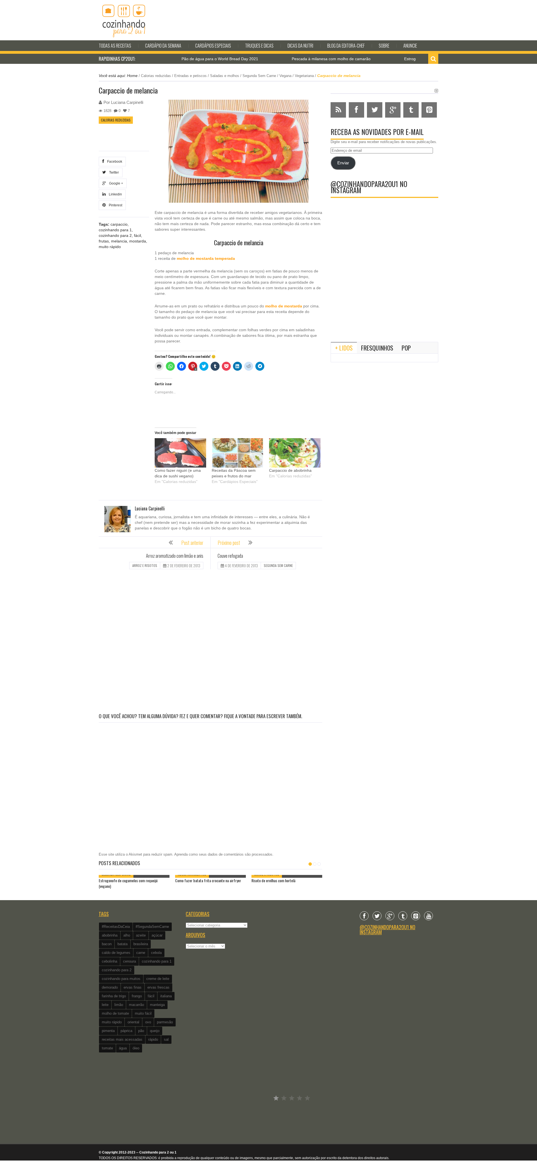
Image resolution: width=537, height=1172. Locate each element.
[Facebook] (364, 915)
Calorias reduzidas (156, 76)
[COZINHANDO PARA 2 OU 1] (124, 20)
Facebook (113, 162)
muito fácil (143, 1013)
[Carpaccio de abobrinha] (295, 453)
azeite (141, 935)
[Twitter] (377, 915)
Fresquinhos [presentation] (377, 347)
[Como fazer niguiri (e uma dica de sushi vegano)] (180, 453)
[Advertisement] (210, 642)
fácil (137, 235)
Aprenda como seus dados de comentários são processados (223, 854)
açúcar (157, 935)
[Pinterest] (415, 915)
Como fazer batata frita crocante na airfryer (208, 880)
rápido (153, 1039)
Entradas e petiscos (190, 76)
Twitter (113, 172)
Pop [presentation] (406, 347)
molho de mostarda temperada (206, 258)
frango (137, 996)
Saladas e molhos (224, 76)
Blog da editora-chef (346, 45)
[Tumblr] (402, 915)
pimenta (108, 1031)
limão (118, 1005)
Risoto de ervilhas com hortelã (273, 880)
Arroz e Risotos (144, 565)
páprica (126, 1031)
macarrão (136, 1005)
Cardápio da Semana (163, 45)
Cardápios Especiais (213, 45)
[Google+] (389, 915)
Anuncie (410, 45)
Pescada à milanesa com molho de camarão (303, 59)
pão (141, 1031)
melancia (119, 241)
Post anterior (192, 542)
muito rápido (110, 246)
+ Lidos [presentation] (344, 347)
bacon (107, 944)
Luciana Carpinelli (127, 102)
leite (105, 1005)
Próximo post (229, 542)
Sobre (384, 45)
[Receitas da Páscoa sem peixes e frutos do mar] (237, 453)
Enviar (343, 163)
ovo (148, 1022)
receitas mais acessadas (122, 1039)
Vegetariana (304, 76)
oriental (133, 1022)
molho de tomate (115, 1013)
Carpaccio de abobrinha (290, 470)
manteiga (157, 1005)
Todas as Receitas (115, 45)
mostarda (137, 241)
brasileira (140, 944)
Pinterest (114, 205)
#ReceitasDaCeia (116, 926)
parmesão (165, 1022)
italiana (166, 996)
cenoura (129, 961)
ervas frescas (158, 987)
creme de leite (157, 979)
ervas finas (133, 987)
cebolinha (109, 961)
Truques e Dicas (259, 45)
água (123, 1048)
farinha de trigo (114, 996)
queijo (154, 1031)
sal (166, 1039)
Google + (115, 183)
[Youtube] (428, 915)
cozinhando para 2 (115, 235)
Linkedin (114, 194)
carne (140, 953)
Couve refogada (230, 555)
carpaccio (119, 224)
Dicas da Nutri (300, 45)
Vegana (285, 76)
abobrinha (109, 935)
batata (122, 944)
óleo (136, 1048)
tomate (107, 1048)
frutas (104, 241)
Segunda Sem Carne (259, 76)
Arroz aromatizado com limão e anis (174, 555)
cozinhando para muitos (121, 979)
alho (126, 935)
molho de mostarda (283, 306)
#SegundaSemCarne (152, 926)
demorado (110, 987)
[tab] (344, 347)
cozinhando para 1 (115, 230)
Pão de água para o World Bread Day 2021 (192, 59)
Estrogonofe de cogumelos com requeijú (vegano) (128, 883)
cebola (156, 953)
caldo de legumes (116, 953)
